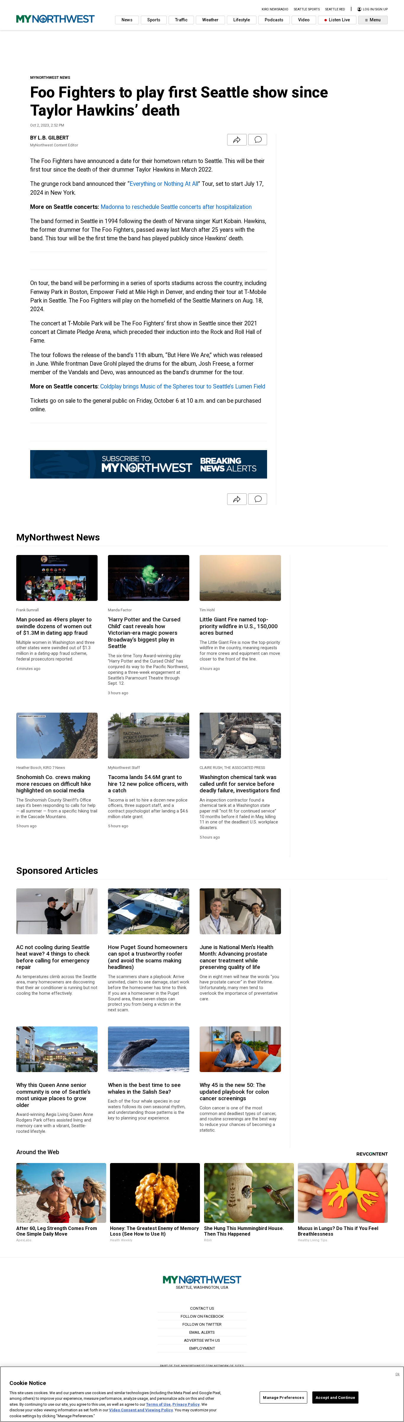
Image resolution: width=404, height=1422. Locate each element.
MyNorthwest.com (197, 1365)
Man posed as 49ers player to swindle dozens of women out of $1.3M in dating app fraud (54, 626)
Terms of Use (158, 1404)
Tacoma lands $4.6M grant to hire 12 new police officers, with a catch (148, 784)
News (127, 20)
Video (304, 20)
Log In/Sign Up (375, 9)
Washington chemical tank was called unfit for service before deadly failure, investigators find (240, 784)
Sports (153, 20)
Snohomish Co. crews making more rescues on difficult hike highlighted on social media (53, 784)
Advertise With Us (202, 1340)
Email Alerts (202, 1332)
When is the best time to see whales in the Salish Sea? (144, 1088)
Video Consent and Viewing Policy (141, 1410)
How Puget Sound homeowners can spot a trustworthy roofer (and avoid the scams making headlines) (148, 957)
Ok (397, 1374)
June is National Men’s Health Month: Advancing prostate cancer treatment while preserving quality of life (236, 957)
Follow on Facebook (202, 1316)
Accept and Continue (335, 1397)
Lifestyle (241, 20)
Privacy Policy (186, 1404)
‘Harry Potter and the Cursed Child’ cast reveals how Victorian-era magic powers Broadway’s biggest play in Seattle (144, 633)
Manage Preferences (283, 1397)
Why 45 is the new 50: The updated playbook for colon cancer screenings (234, 1092)
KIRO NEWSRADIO (275, 9)
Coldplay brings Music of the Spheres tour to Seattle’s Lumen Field (182, 386)
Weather (210, 20)
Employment (202, 1348)
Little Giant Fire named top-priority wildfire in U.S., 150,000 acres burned (239, 626)
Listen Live (339, 20)
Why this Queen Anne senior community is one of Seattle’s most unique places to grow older (53, 1095)
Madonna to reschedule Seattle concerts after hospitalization (176, 207)
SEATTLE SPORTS (307, 9)
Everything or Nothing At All (164, 183)
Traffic (181, 20)
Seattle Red (335, 9)
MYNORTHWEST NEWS (50, 77)
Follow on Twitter (202, 1324)
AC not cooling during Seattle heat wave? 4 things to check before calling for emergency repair (53, 957)
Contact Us (202, 1308)
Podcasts (274, 20)
